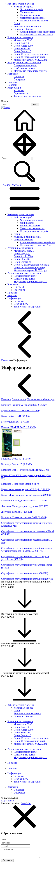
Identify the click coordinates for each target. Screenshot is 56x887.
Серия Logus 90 (22, 43)
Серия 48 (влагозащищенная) (29, 57)
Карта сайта (7, 800)
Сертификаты (21, 93)
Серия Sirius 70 (22, 48)
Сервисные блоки (23, 29)
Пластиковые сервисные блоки (36, 34)
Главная (5, 360)
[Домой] (24, 131)
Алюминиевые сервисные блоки (37, 31)
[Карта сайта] (24, 155)
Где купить (19, 79)
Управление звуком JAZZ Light (30, 59)
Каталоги (19, 90)
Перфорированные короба (34, 20)
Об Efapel (19, 76)
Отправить (7, 860)
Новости (12, 85)
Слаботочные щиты (24, 68)
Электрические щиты (25, 65)
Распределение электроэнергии (24, 62)
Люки (17, 23)
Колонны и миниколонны (27, 26)
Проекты (12, 82)
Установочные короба (31, 9)
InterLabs (26, 803)
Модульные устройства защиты (30, 71)
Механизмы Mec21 (24, 40)
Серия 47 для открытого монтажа (31, 54)
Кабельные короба (23, 6)
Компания (12, 73)
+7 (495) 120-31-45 (11, 185)
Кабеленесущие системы (20, 3)
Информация (14, 87)
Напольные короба (30, 15)
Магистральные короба (32, 17)
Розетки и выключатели (20, 37)
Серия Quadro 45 (22, 51)
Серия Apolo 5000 (23, 45)
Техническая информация (27, 96)
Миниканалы (27, 12)
